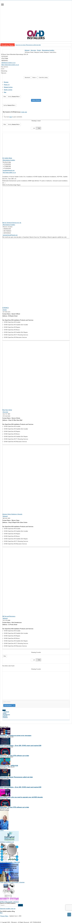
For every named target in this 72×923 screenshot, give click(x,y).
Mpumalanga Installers (48, 50)
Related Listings (8, 87)
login (10, 117)
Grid (39, 128)
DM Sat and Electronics (8, 616)
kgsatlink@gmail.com (9, 170)
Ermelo (39, 50)
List (34, 128)
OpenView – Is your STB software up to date (14, 755)
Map (5, 92)
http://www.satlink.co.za (9, 172)
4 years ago (24, 112)
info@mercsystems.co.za (8, 62)
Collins (2, 830)
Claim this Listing (43, 77)
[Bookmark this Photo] (3, 114)
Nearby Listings (8, 89)
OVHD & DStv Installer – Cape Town (10, 862)
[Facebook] (7, 919)
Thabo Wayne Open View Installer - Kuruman (12, 882)
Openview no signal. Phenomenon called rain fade (28, 45)
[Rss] (0, 914)
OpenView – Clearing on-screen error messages (15, 735)
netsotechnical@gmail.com (10, 235)
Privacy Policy (4, 916)
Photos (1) (6, 84)
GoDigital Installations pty (7, 842)
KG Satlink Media (7, 158)
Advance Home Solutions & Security (12, 514)
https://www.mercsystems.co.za (10, 64)
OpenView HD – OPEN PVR (9, 765)
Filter (4, 96)
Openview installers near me (7, 908)
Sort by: (13, 96)
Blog (1, 913)
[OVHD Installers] (36, 34)
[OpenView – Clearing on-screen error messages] (5, 731)
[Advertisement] (36, 16)
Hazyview (33, 50)
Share (34, 77)
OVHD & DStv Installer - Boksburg (9, 902)
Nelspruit (27, 50)
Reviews (6, 82)
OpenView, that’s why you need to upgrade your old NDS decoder (21, 797)
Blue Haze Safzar (7, 410)
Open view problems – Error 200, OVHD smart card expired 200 (20, 745)
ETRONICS (5, 307)
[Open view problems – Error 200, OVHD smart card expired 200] (5, 741)
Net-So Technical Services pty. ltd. (11, 222)
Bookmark (27, 77)
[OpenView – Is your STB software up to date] (5, 751)
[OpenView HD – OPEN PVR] (5, 761)
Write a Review (36, 100)
